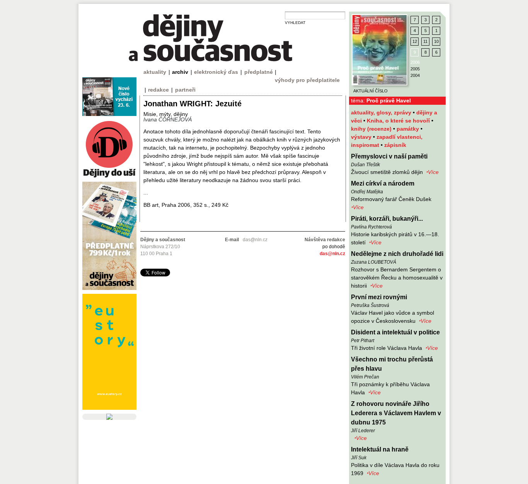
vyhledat (295, 22)
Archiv (180, 72)
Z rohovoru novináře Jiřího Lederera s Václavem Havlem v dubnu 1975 (396, 413)
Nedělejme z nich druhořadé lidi (397, 254)
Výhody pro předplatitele (307, 80)
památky (409, 129)
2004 (415, 75)
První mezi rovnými (379, 297)
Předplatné (258, 72)
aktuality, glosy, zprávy (382, 112)
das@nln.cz (332, 253)
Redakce (158, 90)
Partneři (185, 90)
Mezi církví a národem (382, 183)
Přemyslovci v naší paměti (389, 156)
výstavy (362, 137)
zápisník (395, 145)
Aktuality (154, 72)
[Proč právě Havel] (380, 50)
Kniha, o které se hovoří (399, 121)
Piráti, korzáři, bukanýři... (387, 218)
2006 (415, 62)
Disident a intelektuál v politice (395, 332)
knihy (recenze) (372, 129)
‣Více (432, 172)
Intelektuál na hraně (380, 449)
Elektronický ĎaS (216, 72)
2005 (415, 68)
